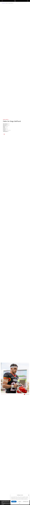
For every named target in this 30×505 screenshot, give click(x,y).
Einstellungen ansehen (25, 501)
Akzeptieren (13, 501)
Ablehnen (20, 501)
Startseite (3, 3)
